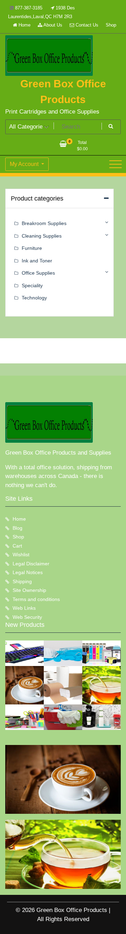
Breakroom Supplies (44, 223)
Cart (17, 546)
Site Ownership (29, 590)
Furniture (32, 248)
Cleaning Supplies (42, 236)
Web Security (27, 617)
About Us (52, 25)
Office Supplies (38, 273)
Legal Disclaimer (31, 563)
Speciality (32, 285)
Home (23, 25)
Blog (17, 528)
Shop (111, 25)
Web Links (24, 608)
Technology (34, 298)
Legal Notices (28, 572)
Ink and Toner (37, 260)
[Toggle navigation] (115, 164)
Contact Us (86, 25)
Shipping (22, 581)
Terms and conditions (36, 599)
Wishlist (21, 554)
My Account (25, 164)
